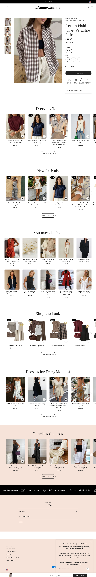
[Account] (88, 7)
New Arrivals (48, 170)
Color (67, 47)
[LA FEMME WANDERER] (48, 7)
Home (67, 18)
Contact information (12, 557)
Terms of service (11, 551)
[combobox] (64, 575)
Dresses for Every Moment (48, 371)
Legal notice (10, 560)
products (73, 18)
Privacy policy (10, 549)
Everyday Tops (48, 108)
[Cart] (92, 7)
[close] (91, 542)
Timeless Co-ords (48, 433)
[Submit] (87, 569)
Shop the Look (48, 313)
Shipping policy (10, 554)
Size (66, 55)
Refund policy (10, 546)
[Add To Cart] (22, 136)
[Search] (8, 7)
